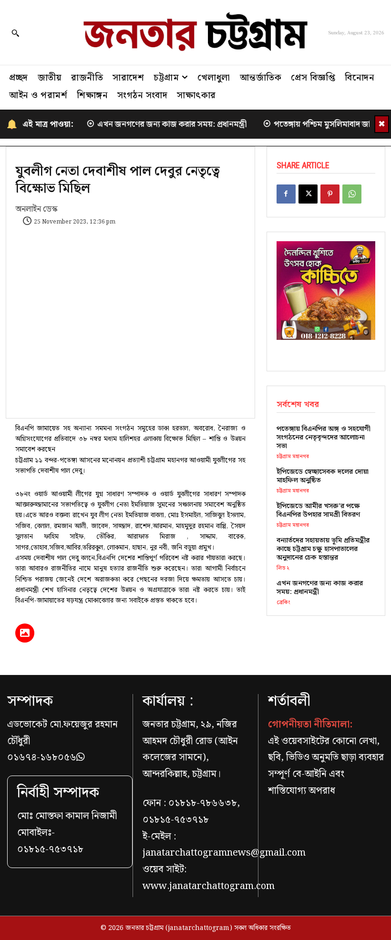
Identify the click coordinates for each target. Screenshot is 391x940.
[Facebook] (286, 194)
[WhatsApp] (351, 194)
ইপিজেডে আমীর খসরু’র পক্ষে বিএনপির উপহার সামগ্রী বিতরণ (318, 511)
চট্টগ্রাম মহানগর (293, 457)
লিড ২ (283, 568)
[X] (308, 194)
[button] (15, 32)
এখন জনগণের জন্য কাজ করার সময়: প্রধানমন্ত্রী (164, 124)
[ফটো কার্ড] (24, 633)
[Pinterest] (330, 194)
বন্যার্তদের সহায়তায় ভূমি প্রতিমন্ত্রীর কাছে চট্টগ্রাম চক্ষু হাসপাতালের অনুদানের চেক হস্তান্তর (323, 549)
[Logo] (195, 32)
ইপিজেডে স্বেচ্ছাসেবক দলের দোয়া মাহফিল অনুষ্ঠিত (323, 476)
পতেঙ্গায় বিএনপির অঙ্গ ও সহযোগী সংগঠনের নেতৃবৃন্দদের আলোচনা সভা (323, 437)
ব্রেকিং (283, 602)
